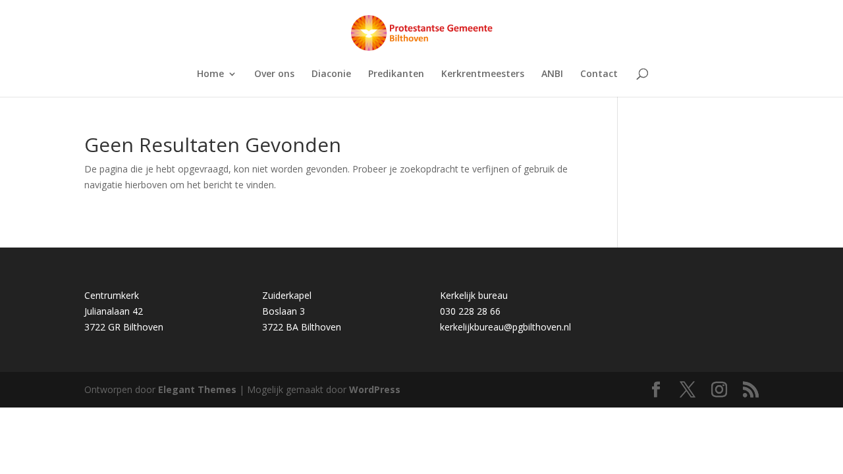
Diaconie (331, 74)
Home (210, 74)
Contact (599, 74)
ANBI (552, 74)
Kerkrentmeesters (482, 74)
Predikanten (396, 74)
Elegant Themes (197, 389)
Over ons (274, 74)
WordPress (374, 389)
